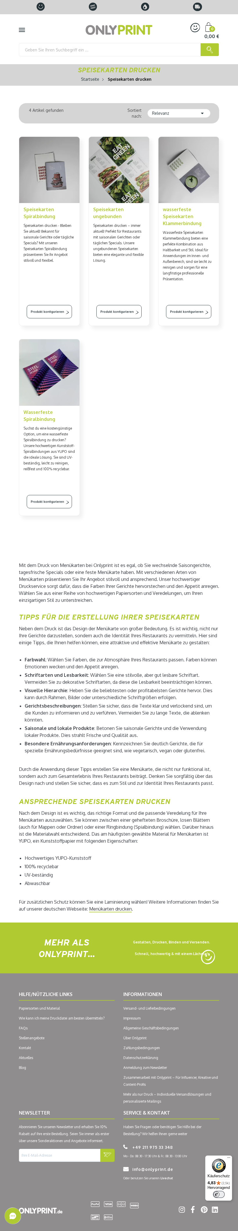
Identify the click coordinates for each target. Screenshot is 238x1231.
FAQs (23, 1028)
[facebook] (192, 1210)
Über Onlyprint (135, 1038)
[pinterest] (203, 1210)
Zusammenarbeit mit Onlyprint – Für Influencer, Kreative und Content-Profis (170, 1081)
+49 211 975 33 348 (152, 1147)
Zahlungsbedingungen (141, 1048)
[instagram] (181, 1210)
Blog (22, 1067)
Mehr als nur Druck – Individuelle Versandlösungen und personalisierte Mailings (167, 1097)
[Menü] (228, 1158)
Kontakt (25, 1048)
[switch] (219, 1194)
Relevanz (179, 113)
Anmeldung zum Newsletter (145, 1067)
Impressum (131, 1018)
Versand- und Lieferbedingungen (149, 1008)
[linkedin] (214, 1210)
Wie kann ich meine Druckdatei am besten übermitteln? (61, 1018)
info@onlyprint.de (152, 1169)
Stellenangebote (31, 1038)
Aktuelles (26, 1058)
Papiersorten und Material (39, 1008)
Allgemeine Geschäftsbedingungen (151, 1028)
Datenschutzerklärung (140, 1058)
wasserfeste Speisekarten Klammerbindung (182, 216)
